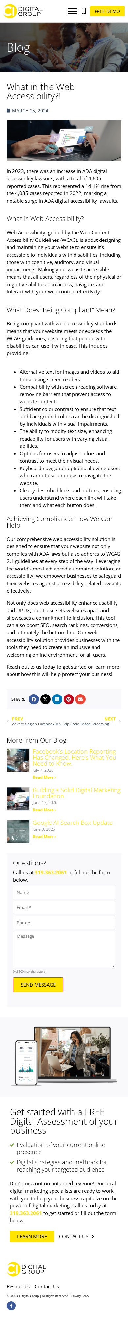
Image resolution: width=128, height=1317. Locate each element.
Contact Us (47, 1286)
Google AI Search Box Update (73, 822)
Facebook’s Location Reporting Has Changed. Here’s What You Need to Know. (74, 757)
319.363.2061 (51, 872)
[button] (72, 11)
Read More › (44, 777)
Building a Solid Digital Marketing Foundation (76, 793)
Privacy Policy (80, 1296)
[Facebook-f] (11, 1305)
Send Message (38, 984)
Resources (18, 1286)
